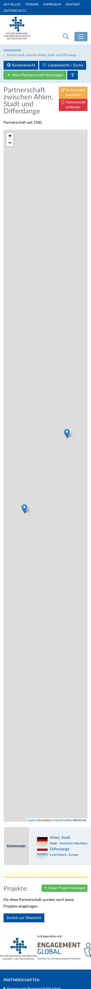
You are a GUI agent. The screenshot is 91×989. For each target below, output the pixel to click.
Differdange (59, 849)
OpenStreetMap (63, 820)
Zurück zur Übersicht (24, 918)
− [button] (9, 143)
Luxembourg (58, 854)
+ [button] (9, 136)
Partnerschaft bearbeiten (75, 93)
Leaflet (31, 820)
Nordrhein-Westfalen (74, 843)
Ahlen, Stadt (60, 837)
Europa (73, 854)
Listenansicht (12, 50)
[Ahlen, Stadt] (67, 433)
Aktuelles (12, 4)
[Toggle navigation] (81, 36)
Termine (32, 4)
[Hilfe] (72, 75)
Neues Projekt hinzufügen (66, 888)
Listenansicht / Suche (65, 65)
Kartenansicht (23, 65)
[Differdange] (24, 509)
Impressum (52, 4)
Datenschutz (15, 10)
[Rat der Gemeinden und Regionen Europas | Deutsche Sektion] (17, 27)
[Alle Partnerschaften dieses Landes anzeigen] (42, 852)
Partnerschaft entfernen (75, 105)
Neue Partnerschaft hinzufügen (37, 75)
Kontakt (73, 4)
